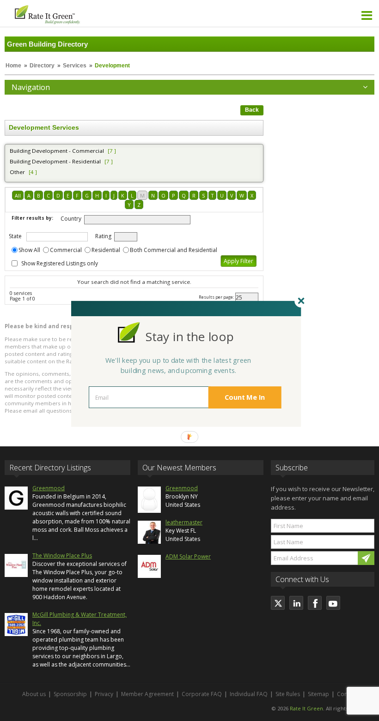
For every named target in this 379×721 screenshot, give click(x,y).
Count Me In (245, 397)
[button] (189, 337)
